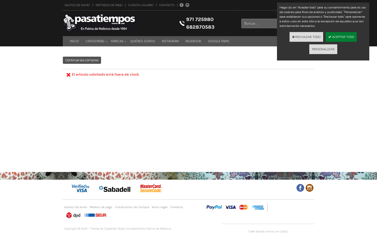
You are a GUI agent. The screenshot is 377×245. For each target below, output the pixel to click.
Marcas (117, 41)
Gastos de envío (77, 5)
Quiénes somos (142, 41)
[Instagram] (187, 5)
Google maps (218, 41)
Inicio (74, 41)
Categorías (95, 41)
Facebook (193, 41)
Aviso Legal (159, 207)
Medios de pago (101, 207)
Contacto (166, 5)
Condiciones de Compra (132, 207)
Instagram (170, 41)
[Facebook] (181, 5)
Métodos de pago (109, 5)
